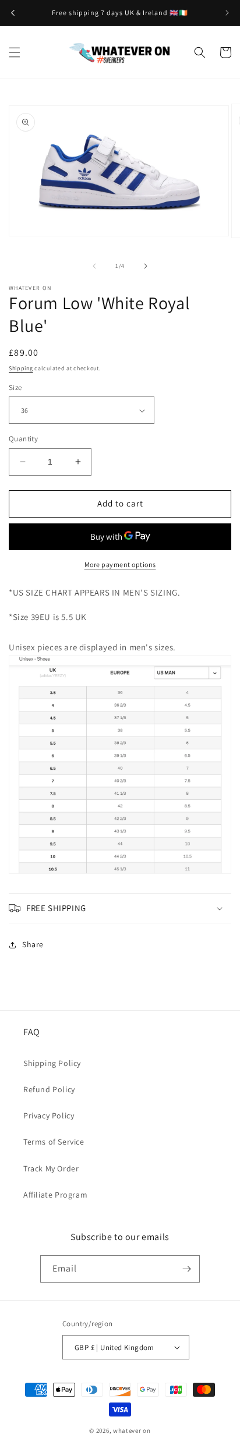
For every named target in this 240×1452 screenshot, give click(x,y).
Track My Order (51, 1168)
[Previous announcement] (13, 13)
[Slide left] (94, 266)
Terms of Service (53, 1141)
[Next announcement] (227, 13)
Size (15, 387)
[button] (14, 52)
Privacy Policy (48, 1115)
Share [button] (33, 944)
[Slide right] (145, 266)
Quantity (23, 439)
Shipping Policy (52, 1063)
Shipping (21, 368)
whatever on (132, 1430)
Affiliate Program (55, 1194)
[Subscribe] (186, 1269)
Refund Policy (49, 1089)
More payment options (120, 564)
